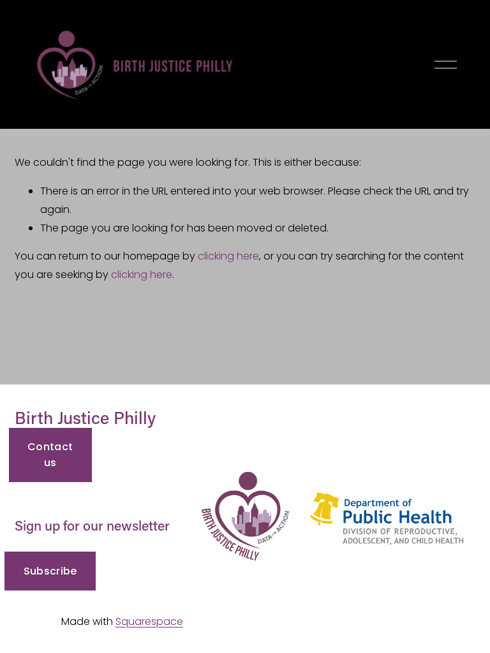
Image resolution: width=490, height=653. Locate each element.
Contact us (50, 454)
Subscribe (50, 571)
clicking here (228, 256)
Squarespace (149, 621)
